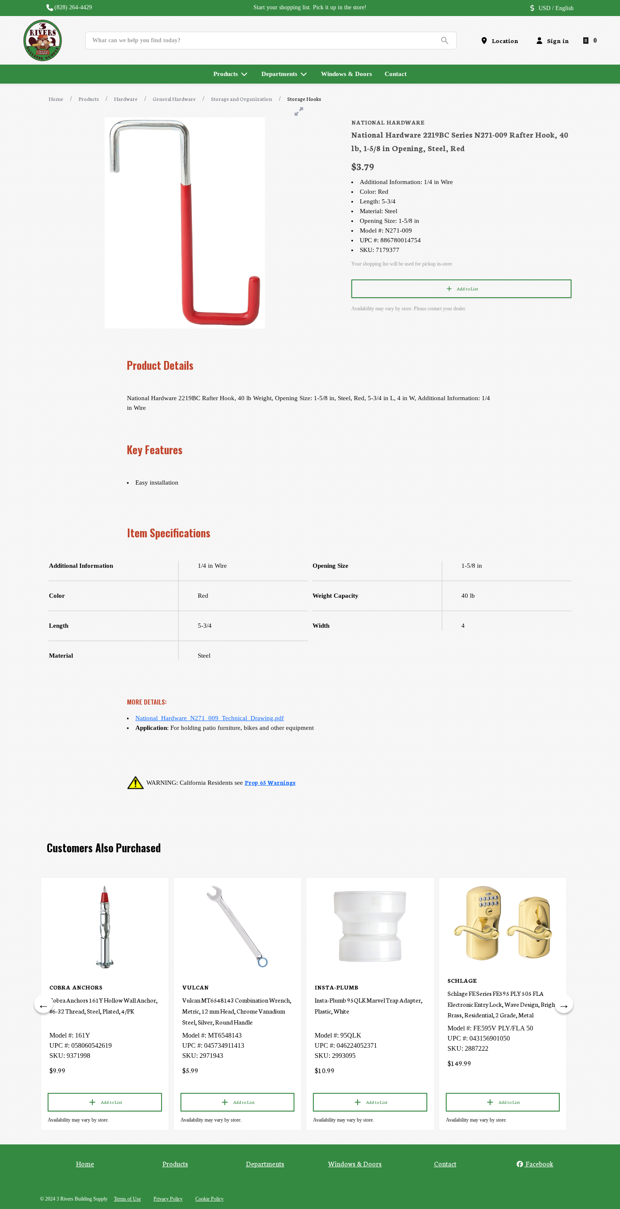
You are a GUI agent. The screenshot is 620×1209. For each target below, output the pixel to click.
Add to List (467, 288)
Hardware (125, 98)
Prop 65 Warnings (270, 782)
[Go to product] (104, 926)
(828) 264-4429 (73, 7)
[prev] (43, 1004)
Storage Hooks (304, 98)
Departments (265, 1163)
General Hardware (174, 98)
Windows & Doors (355, 1163)
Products (88, 98)
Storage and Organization (241, 98)
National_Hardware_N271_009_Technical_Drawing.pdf (209, 718)
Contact (445, 1163)
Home (56, 98)
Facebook (538, 1163)
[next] (564, 1004)
